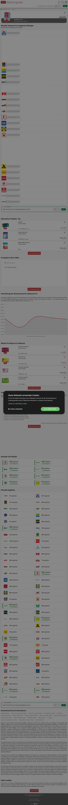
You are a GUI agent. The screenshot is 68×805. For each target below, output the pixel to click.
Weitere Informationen (46, 400)
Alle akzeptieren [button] (50, 409)
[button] (34, 403)
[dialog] (34, 402)
